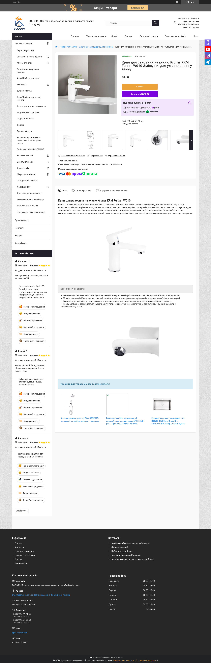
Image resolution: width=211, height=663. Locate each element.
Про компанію (21, 220)
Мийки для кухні (24, 63)
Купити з (135, 94)
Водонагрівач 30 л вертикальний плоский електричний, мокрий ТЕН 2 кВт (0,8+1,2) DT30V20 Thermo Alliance (125, 421)
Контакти (19, 228)
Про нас (128, 36)
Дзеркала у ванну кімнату (29, 193)
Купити (139, 86)
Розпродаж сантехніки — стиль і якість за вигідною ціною (29, 140)
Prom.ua (119, 658)
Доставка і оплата (149, 36)
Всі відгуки (21, 511)
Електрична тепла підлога (29, 57)
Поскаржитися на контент (123, 660)
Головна (75, 36)
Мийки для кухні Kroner (122, 551)
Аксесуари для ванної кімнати (31, 106)
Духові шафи (23, 168)
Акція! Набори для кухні (28, 78)
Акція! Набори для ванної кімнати (29, 98)
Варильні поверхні (25, 162)
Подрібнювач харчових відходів (28, 70)
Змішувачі (83, 47)
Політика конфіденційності (147, 660)
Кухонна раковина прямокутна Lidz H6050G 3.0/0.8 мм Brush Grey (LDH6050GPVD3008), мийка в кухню (168, 421)
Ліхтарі (20, 125)
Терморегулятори (25, 50)
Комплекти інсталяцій (27, 206)
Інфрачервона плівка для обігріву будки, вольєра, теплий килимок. (31, 382)
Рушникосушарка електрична (31, 212)
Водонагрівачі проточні (28, 112)
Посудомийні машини (27, 181)
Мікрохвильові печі (26, 174)
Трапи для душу (24, 131)
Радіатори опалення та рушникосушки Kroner (132, 559)
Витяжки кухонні (25, 155)
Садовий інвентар (25, 118)
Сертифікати (21, 243)
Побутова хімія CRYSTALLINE (30, 149)
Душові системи (24, 91)
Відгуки (18, 235)
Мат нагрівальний (119, 547)
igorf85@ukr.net (19, 633)
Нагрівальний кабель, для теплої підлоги (130, 543)
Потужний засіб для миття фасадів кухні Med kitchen (30, 455)
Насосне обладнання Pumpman (126, 555)
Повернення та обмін (175, 36)
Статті (114, 36)
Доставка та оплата (24, 551)
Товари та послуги (95, 36)
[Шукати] (155, 23)
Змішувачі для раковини (101, 47)
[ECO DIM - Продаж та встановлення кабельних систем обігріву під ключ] (19, 23)
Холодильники (24, 187)
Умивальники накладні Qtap (30, 199)
